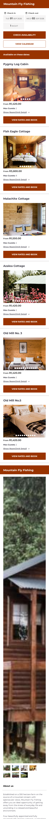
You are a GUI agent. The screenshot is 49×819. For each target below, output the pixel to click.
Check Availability (24, 35)
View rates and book (24, 120)
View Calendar (24, 44)
